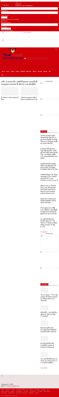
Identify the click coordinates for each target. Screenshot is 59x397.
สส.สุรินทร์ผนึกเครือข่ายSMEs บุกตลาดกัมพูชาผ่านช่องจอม (47, 345)
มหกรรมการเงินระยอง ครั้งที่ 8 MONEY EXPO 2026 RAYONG (48, 200)
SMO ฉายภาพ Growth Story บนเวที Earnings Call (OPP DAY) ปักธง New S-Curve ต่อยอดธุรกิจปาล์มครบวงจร (48, 189)
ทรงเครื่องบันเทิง (11, 393)
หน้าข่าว (7, 71)
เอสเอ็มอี (17, 71)
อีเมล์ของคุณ (4, 26)
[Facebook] (1, 387)
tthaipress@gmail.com (13, 386)
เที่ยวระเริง (7, 391)
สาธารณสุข (26, 391)
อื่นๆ (2, 75)
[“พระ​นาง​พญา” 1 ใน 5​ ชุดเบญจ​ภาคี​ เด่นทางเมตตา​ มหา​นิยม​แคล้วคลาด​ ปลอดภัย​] (49, 290)
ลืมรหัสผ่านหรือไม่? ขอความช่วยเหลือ (10, 19)
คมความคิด (40, 71)
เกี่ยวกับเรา (6, 5)
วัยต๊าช (2, 391)
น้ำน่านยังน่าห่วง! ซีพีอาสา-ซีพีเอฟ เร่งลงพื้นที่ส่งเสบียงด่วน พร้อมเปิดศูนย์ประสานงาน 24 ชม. (48, 211)
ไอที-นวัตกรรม (19, 391)
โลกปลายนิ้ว (18, 393)
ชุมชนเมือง (45, 71)
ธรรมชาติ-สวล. (33, 391)
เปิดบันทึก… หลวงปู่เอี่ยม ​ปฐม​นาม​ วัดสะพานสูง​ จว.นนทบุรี (48, 314)
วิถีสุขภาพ (34, 71)
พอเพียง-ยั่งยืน (4, 393)
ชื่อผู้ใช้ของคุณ (4, 10)
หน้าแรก (3, 71)
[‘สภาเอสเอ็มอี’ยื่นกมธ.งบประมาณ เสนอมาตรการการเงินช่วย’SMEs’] (49, 354)
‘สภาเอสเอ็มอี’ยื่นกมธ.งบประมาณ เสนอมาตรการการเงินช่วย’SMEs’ (48, 361)
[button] (56, 49)
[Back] (18, 2)
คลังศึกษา (13, 391)
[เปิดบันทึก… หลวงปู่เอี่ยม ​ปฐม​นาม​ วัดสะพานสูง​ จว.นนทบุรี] (49, 307)
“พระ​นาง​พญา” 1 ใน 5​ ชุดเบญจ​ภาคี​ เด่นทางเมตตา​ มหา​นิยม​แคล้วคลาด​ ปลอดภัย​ (49, 297)
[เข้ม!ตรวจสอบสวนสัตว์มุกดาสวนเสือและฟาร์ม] (29, 91)
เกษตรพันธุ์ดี (22, 71)
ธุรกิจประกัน (24, 393)
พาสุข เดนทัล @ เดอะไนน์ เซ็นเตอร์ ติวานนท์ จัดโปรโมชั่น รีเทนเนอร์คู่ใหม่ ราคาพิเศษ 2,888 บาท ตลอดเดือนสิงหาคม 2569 (49, 153)
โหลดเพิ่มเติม (43, 232)
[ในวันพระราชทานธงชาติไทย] (10, 91)
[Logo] (12, 59)
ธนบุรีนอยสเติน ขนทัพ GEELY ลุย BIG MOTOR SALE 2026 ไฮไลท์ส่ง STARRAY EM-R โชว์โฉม (49, 166)
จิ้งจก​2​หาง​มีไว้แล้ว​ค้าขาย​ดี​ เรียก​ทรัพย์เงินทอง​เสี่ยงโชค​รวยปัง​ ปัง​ (48, 330)
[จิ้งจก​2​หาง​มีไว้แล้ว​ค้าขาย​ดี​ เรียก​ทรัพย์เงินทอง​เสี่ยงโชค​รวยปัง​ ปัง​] (49, 323)
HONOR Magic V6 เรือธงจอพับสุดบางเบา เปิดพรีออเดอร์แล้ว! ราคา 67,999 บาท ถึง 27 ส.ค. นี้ (49, 177)
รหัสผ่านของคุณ (5, 15)
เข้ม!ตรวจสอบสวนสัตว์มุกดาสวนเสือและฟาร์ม (29, 98)
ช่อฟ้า (50, 71)
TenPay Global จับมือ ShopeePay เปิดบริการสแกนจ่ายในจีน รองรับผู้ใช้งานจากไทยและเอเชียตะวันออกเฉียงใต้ (49, 139)
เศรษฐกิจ (12, 71)
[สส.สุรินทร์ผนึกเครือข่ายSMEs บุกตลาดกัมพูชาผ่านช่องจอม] (49, 338)
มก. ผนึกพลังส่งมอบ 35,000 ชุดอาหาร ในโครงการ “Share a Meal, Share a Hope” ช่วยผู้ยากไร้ (48, 223)
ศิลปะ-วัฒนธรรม (47, 391)
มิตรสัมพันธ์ (31, 393)
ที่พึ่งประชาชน (28, 71)
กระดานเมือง (39, 391)
